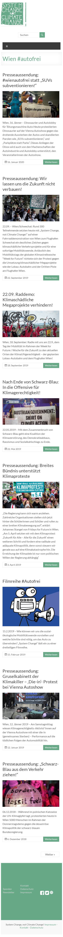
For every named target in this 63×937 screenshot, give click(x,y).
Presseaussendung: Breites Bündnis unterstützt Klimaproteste (28, 471)
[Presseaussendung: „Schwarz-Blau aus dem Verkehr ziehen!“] (31, 781)
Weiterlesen (51, 162)
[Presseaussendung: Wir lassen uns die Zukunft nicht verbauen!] (31, 196)
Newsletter (8, 892)
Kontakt (24, 885)
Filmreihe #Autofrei (21, 581)
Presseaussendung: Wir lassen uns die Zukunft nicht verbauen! (29, 184)
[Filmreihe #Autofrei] (31, 588)
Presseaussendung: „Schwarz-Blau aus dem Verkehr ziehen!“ (31, 769)
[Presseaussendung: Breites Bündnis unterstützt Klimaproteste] (31, 483)
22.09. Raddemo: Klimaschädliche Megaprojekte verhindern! (28, 299)
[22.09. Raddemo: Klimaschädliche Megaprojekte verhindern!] (31, 312)
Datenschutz (26, 888)
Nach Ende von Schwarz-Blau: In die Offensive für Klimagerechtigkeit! (31, 387)
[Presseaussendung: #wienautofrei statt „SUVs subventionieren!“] (31, 92)
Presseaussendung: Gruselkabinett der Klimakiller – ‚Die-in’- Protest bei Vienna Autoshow (30, 679)
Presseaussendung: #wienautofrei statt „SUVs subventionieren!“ (27, 80)
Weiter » (50, 854)
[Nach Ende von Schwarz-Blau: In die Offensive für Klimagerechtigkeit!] (31, 399)
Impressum (26, 892)
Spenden (7, 888)
